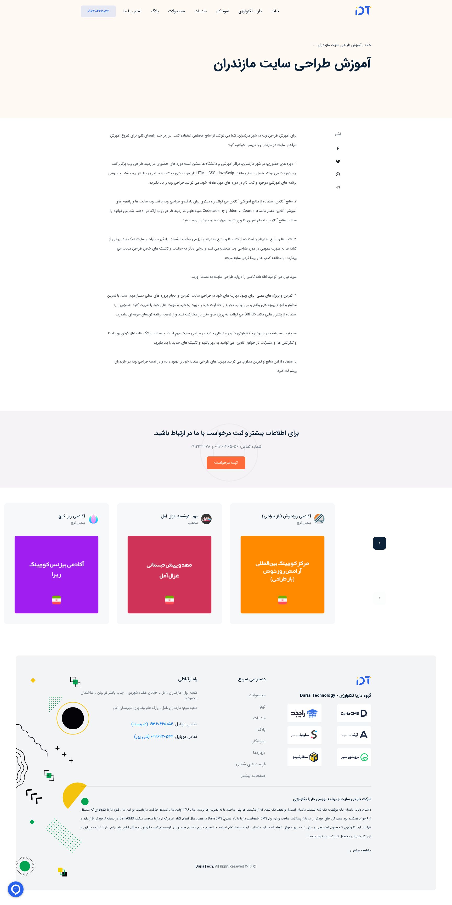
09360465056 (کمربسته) (152, 724)
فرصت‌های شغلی (250, 764)
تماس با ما (132, 11)
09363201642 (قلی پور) (153, 736)
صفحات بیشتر (253, 775)
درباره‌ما (259, 752)
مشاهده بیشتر (361, 850)
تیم (262, 706)
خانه (275, 11)
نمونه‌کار (222, 11)
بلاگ (155, 11)
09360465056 (98, 11)
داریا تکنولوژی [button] (250, 11)
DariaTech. (205, 866)
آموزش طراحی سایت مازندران (339, 45)
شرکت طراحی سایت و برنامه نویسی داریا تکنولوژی (332, 799)
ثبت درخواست (226, 463)
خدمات (200, 11)
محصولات (176, 11)
